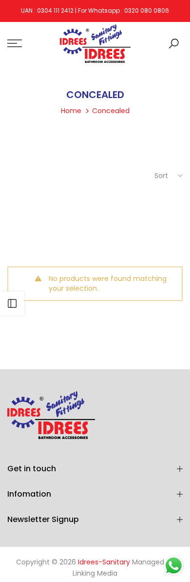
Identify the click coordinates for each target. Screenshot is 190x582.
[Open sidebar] (12, 303)
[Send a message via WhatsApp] (173, 565)
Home (71, 111)
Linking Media (95, 573)
